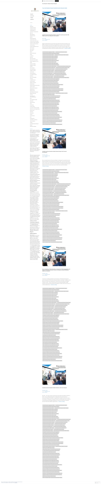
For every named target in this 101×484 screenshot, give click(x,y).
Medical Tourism (32, 90)
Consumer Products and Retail (34, 42)
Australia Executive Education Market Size (49, 67)
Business (31, 37)
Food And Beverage (33, 69)
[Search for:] (35, 22)
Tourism (31, 122)
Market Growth (32, 214)
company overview (33, 172)
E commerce (31, 55)
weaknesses (38, 257)
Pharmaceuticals (32, 102)
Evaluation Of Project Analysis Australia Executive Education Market (53, 84)
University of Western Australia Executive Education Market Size (52, 121)
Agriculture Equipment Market (34, 156)
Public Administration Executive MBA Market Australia (51, 108)
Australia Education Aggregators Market (49, 169)
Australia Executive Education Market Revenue (49, 66)
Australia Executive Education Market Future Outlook (50, 60)
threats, (36, 247)
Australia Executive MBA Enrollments (48, 189)
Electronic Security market (34, 59)
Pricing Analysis (32, 106)
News (49, 39)
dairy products (32, 49)
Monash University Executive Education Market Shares (51, 220)
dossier (31, 54)
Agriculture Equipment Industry (35, 155)
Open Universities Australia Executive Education (50, 223)
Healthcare (31, 75)
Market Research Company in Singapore (34, 219)
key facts (35, 211)
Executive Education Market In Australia (61, 329)
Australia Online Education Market (48, 77)
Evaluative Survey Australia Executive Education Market (51, 91)
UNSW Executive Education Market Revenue (49, 240)
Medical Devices (32, 89)
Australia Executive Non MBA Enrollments (59, 73)
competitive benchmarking (35, 174)
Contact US (32, 19)
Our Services (32, 15)
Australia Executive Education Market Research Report (51, 64)
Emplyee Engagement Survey (34, 61)
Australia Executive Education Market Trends (62, 67)
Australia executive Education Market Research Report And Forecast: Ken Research (54, 152)
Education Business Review (35, 180)
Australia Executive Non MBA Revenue (60, 74)
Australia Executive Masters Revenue (60, 70)
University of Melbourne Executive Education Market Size (51, 115)
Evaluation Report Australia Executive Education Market (51, 203)
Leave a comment (44, 40)
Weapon (31, 125)
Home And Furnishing (33, 77)
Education (46, 39)
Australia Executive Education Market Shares (63, 66)
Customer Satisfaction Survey (34, 46)
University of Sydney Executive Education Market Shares (51, 118)
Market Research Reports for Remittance (34, 228)
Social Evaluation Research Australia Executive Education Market (52, 111)
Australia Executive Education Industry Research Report (51, 53)
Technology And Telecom (33, 119)
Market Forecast (38, 213)
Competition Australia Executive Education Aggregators (51, 196)
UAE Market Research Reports (34, 123)
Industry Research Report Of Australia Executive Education (51, 213)
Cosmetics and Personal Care (34, 43)
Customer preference (34, 179)
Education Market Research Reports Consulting (33, 190)
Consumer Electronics (33, 39)
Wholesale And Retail (33, 126)
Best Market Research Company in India (35, 160)
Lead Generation (32, 81)
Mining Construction (33, 93)
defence (31, 51)
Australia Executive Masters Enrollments (61, 186)
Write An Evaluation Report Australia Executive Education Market (52, 124)
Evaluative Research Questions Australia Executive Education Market (53, 90)
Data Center (31, 50)
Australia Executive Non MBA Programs (48, 74)
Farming (31, 66)
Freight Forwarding (33, 70)
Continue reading (67, 48)
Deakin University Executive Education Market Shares (50, 83)
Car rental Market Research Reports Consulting (34, 170)
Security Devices (32, 115)
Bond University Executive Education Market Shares (61, 77)
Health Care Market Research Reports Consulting (34, 203)
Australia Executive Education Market (48, 54)
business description (33, 162)
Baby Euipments (32, 34)
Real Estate (31, 111)
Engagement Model (33, 65)
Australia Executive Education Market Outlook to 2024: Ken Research (54, 387)
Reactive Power (32, 110)
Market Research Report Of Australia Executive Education (51, 101)
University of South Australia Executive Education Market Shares (52, 117)
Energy (31, 62)
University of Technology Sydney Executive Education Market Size (52, 237)
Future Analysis (32, 195)
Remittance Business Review (33, 239)
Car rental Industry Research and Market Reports (34, 166)
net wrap (31, 94)
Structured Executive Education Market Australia (50, 230)
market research (32, 86)
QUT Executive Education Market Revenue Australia (50, 110)
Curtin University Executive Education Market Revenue (51, 80)
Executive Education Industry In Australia (49, 329)
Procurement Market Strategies (34, 107)
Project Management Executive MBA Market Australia (50, 107)
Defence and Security (33, 53)
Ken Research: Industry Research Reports (49, 3)
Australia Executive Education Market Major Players (50, 63)
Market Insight (35, 214)
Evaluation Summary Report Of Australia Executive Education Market (53, 206)
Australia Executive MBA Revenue (48, 73)
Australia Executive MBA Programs (59, 189)
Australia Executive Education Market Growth (49, 179)
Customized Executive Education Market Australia (50, 81)
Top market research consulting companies (35, 254)
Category (31, 17)
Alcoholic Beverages (33, 27)
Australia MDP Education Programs (48, 193)
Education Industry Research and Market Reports (35, 184)
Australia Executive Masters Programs (48, 70)
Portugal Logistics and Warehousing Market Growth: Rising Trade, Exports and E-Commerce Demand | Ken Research (35, 140)
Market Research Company (35, 217)
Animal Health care (33, 30)
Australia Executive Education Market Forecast (49, 176)
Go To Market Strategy (33, 74)
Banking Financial (32, 35)
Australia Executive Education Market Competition (50, 56)
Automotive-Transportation (34, 31)
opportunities (36, 238)
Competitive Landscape (33, 175)
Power (31, 103)
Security (31, 114)
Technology (32, 247)
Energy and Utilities (33, 63)
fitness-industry (32, 67)
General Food (32, 71)
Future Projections (36, 195)
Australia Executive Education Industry (61, 169)
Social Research (32, 118)
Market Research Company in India (34, 218)
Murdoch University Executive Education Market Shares (51, 104)
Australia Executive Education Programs (48, 186)
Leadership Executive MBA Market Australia (49, 98)
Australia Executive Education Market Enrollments (50, 57)
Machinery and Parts (33, 82)
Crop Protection (32, 45)
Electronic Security (32, 58)
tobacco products (32, 121)
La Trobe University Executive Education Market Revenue (51, 97)
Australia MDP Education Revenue (59, 193)
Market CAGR (34, 213)
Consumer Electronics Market (34, 41)
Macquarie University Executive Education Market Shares (51, 100)
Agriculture (31, 26)
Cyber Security (32, 47)
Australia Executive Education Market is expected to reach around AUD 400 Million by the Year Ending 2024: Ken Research (55, 35)
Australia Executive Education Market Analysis (61, 54)
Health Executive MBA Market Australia (48, 94)
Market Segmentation (36, 235)
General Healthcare (33, 73)
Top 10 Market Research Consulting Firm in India (34, 248)
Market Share (32, 236)
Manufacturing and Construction (34, 85)
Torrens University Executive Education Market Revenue (51, 114)
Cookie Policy (15, 482)
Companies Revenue (35, 171)
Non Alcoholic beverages (33, 99)
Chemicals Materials (33, 38)
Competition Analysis (34, 173)
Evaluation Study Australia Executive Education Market (51, 87)
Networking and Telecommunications (33, 96)
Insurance (31, 78)
